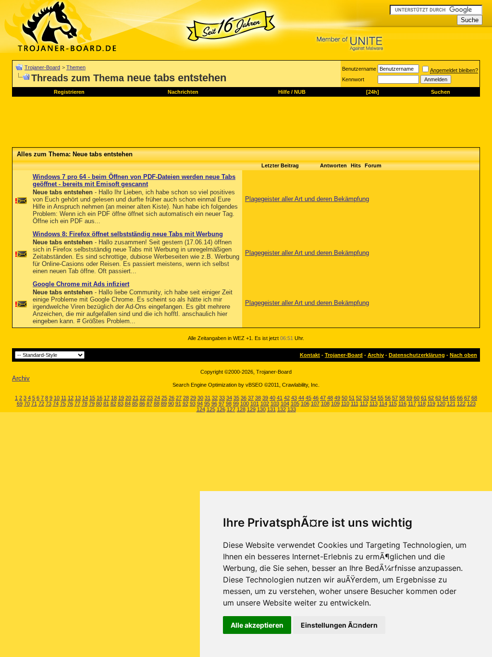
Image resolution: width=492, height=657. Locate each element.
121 (451, 403)
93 (193, 403)
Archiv (376, 355)
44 (301, 398)
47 (323, 398)
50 (344, 398)
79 (92, 403)
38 (258, 398)
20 (128, 398)
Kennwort (353, 79)
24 (157, 398)
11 (63, 398)
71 (34, 403)
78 (84, 403)
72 (41, 403)
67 (467, 398)
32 (215, 398)
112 (364, 403)
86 (142, 403)
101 (254, 403)
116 (402, 403)
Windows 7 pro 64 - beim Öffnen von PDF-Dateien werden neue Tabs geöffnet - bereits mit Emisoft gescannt (134, 180)
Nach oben (463, 355)
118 (422, 403)
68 (474, 398)
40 (272, 398)
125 (211, 409)
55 (380, 398)
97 (221, 403)
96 (214, 403)
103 (275, 403)
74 (56, 403)
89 (164, 403)
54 (373, 398)
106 (305, 403)
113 (373, 403)
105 (295, 403)
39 (265, 398)
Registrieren (69, 92)
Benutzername (359, 69)
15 (92, 398)
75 (63, 403)
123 (471, 403)
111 (354, 403)
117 (412, 403)
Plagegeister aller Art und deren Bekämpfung (307, 198)
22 (143, 398)
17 (107, 398)
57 (395, 398)
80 (99, 403)
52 (359, 398)
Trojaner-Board (42, 67)
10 (57, 398)
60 (416, 398)
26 (171, 398)
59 (409, 398)
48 (330, 398)
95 (207, 403)
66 (460, 398)
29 (193, 398)
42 (287, 398)
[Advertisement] (187, 125)
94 (200, 403)
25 (164, 398)
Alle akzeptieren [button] (257, 625)
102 (264, 403)
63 (438, 398)
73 (48, 403)
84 (128, 403)
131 (271, 409)
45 (308, 398)
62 (431, 398)
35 (236, 398)
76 (70, 403)
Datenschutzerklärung (417, 355)
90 (171, 403)
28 (186, 398)
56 (388, 398)
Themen (76, 67)
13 (78, 398)
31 (207, 398)
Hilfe (284, 92)
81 (106, 403)
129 (251, 409)
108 (325, 403)
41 (280, 398)
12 (71, 398)
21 (135, 398)
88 (157, 403)
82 (113, 403)
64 (445, 398)
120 (441, 403)
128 (241, 409)
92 (185, 403)
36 (243, 398)
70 (27, 403)
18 (114, 398)
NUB (300, 92)
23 (150, 398)
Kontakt (310, 355)
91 (178, 403)
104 (285, 403)
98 (229, 403)
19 (121, 398)
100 (244, 403)
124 (201, 409)
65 (452, 398)
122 (461, 403)
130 (261, 409)
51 (352, 398)
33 (222, 398)
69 (20, 403)
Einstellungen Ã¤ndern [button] (339, 625)
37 (251, 398)
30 (200, 398)
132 (281, 409)
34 (229, 398)
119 (431, 403)
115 (393, 403)
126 (221, 409)
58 (402, 398)
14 (85, 398)
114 (383, 403)
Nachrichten (183, 92)
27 (179, 398)
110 (345, 403)
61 (424, 398)
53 (366, 398)
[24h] (372, 92)
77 (77, 403)
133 (291, 409)
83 (120, 403)
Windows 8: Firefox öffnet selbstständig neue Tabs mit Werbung (128, 234)
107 (315, 403)
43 (294, 398)
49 (337, 398)
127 (231, 409)
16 (99, 398)
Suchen (440, 92)
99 (236, 403)
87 (149, 403)
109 (335, 403)
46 (316, 398)
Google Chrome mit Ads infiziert (81, 284)
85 (135, 403)
